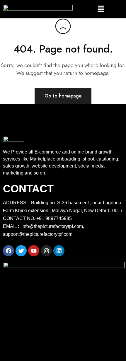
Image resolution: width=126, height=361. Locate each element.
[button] (101, 9)
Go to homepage (63, 96)
